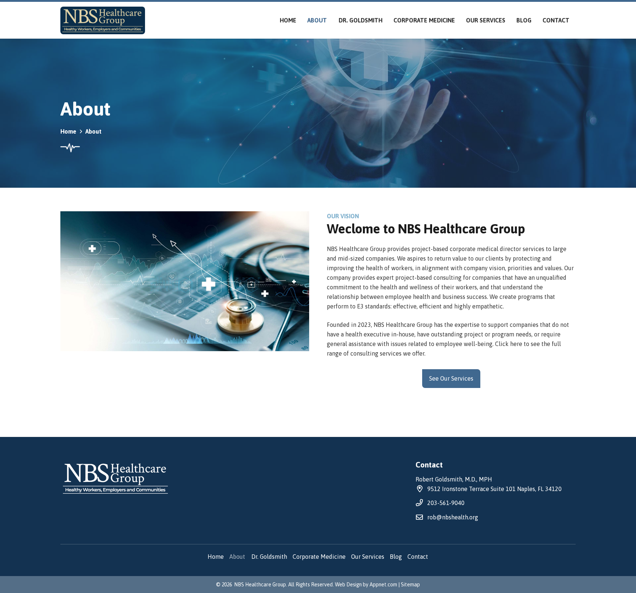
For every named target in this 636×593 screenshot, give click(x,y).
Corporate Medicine (319, 556)
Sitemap (410, 584)
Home (216, 556)
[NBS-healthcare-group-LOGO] (102, 20)
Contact (418, 556)
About (237, 556)
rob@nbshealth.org (452, 517)
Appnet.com (383, 584)
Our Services (367, 556)
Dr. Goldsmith (269, 556)
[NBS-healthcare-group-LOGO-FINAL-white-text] (140, 478)
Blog (396, 556)
